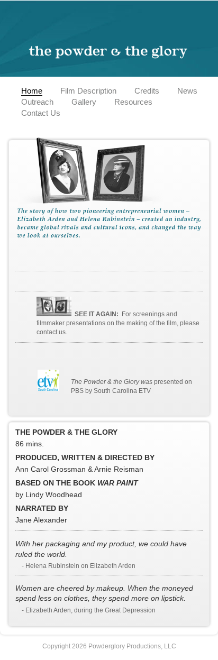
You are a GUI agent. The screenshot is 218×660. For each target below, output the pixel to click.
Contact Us (40, 112)
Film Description (88, 90)
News (187, 90)
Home (31, 90)
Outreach (37, 101)
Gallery (83, 101)
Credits (146, 90)
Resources (133, 101)
